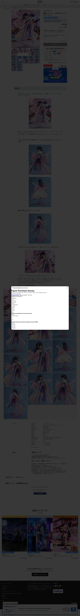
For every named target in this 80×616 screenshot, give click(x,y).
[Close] (67, 288)
